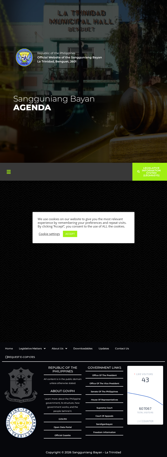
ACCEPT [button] (70, 234)
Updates (104, 348)
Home (9, 348)
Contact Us (122, 348)
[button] (8, 172)
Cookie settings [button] (49, 234)
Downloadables (82, 348)
